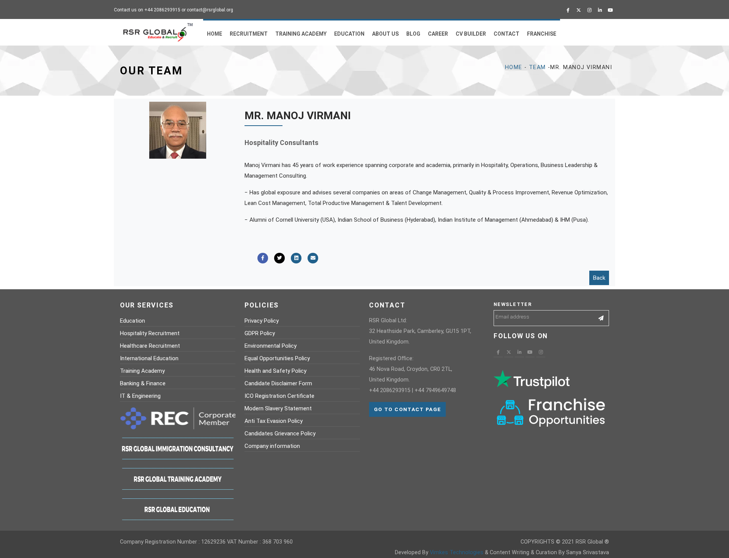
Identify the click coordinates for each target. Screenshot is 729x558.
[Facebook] (568, 10)
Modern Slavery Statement (278, 408)
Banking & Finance (143, 383)
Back (599, 277)
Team (537, 67)
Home (214, 34)
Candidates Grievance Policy (280, 433)
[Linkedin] (599, 10)
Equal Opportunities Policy (277, 358)
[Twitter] (578, 10)
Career (438, 34)
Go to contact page (407, 409)
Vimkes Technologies (456, 552)
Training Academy (301, 34)
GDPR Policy (260, 333)
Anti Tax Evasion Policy (274, 421)
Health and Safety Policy (275, 370)
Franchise (541, 34)
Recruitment (249, 34)
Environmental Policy (271, 345)
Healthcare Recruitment (150, 345)
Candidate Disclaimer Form (278, 383)
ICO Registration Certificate (279, 395)
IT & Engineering (140, 395)
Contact (506, 34)
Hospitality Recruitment (150, 333)
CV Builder (471, 34)
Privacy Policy (262, 320)
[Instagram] (589, 10)
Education (349, 34)
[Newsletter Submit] (601, 318)
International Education (149, 358)
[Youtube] (610, 10)
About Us (385, 34)
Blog (413, 34)
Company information (272, 446)
